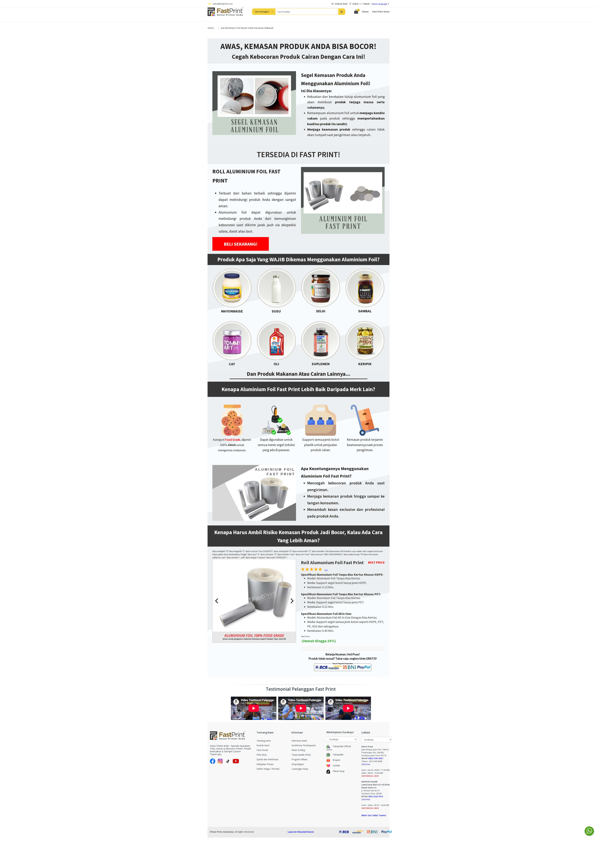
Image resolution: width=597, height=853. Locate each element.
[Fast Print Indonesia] (231, 735)
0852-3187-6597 (375, 758)
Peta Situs (262, 754)
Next (292, 601)
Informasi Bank (299, 740)
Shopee (336, 759)
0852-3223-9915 (375, 796)
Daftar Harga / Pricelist (268, 768)
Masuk (367, 3)
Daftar (356, 3)
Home (365, 11)
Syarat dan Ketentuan (267, 759)
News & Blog (298, 750)
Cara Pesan (262, 750)
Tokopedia (338, 754)
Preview (216, 601)
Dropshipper (298, 764)
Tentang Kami (264, 740)
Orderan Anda (341, 3)
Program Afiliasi (299, 759)
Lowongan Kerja (300, 768)
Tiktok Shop (339, 771)
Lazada (336, 765)
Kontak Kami (263, 745)
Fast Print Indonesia (223, 831)
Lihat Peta (365, 764)
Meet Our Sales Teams (373, 815)
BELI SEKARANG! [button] (240, 244)
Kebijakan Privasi (265, 764)
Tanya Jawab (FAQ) (301, 754)
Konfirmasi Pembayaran (304, 745)
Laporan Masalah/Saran (301, 831)
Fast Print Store (380, 11)
